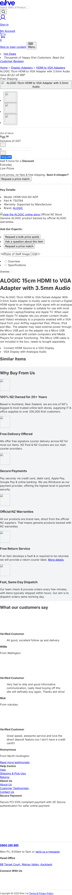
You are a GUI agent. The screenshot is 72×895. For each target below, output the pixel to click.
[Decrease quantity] (3, 145)
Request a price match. (15, 179)
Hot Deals (10, 53)
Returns (4, 777)
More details (56, 559)
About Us (6, 784)
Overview (13, 261)
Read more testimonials (14, 762)
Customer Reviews (11, 61)
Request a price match (19, 246)
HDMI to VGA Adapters (50, 67)
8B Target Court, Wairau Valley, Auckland (26, 864)
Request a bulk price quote (22, 236)
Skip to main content (13, 47)
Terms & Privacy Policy (41, 893)
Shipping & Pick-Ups (13, 773)
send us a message (47, 851)
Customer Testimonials (14, 788)
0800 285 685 (9, 845)
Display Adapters (22, 67)
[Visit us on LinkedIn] (36, 884)
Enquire (6, 157)
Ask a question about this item (24, 241)
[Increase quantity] (3, 153)
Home (4, 67)
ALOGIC (18, 208)
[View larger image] (36, 85)
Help (3, 769)
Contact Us (7, 792)
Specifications (16, 265)
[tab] (36, 261)
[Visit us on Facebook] (36, 878)
